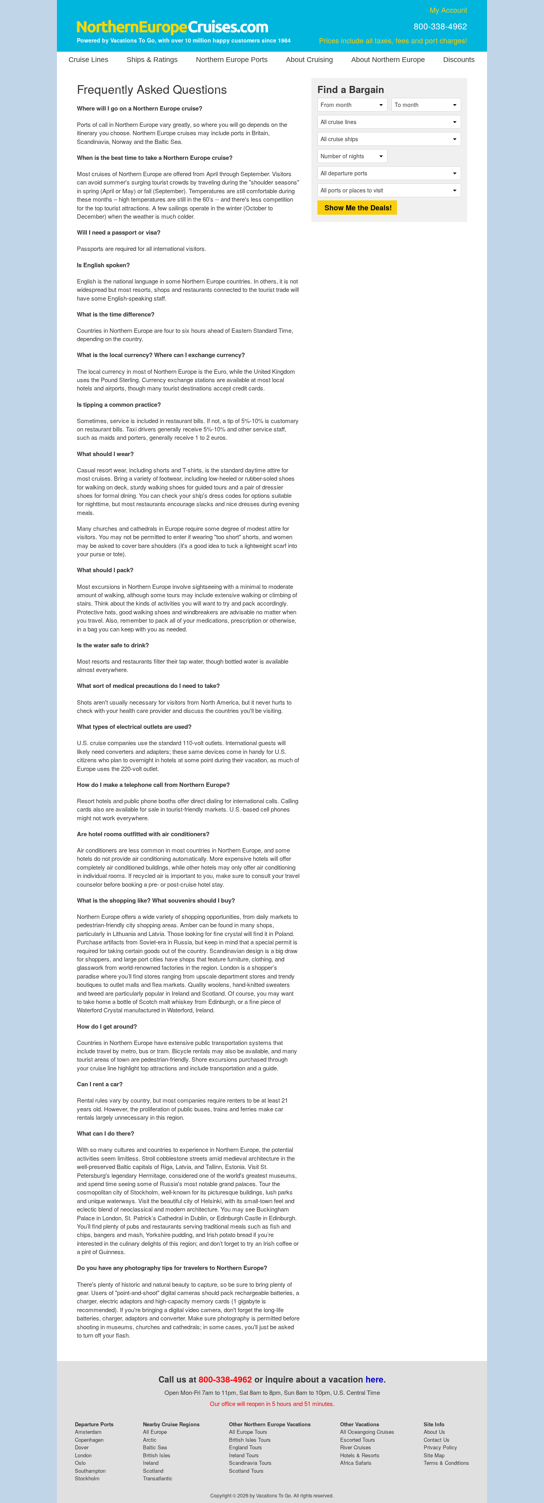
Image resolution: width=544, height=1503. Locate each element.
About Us (434, 1431)
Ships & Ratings (152, 60)
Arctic (150, 1439)
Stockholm (87, 1478)
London (83, 1455)
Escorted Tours (357, 1439)
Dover (81, 1447)
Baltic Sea (155, 1447)
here (375, 1379)
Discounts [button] (459, 60)
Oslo (80, 1462)
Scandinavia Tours (250, 1462)
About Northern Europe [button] (388, 60)
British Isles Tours (250, 1439)
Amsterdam (88, 1431)
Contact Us (437, 1439)
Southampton (90, 1470)
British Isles (156, 1455)
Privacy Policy (440, 1447)
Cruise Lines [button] (88, 60)
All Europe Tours (248, 1431)
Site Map (434, 1455)
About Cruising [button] (309, 60)
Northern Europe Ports (232, 60)
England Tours (245, 1447)
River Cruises (355, 1447)
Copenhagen (89, 1439)
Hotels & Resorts (360, 1455)
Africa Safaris (356, 1462)
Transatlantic (157, 1478)
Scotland (153, 1470)
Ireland (151, 1462)
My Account (448, 9)
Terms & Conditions (446, 1462)
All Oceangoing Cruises (367, 1431)
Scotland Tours (246, 1470)
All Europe (155, 1431)
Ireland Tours (244, 1455)
